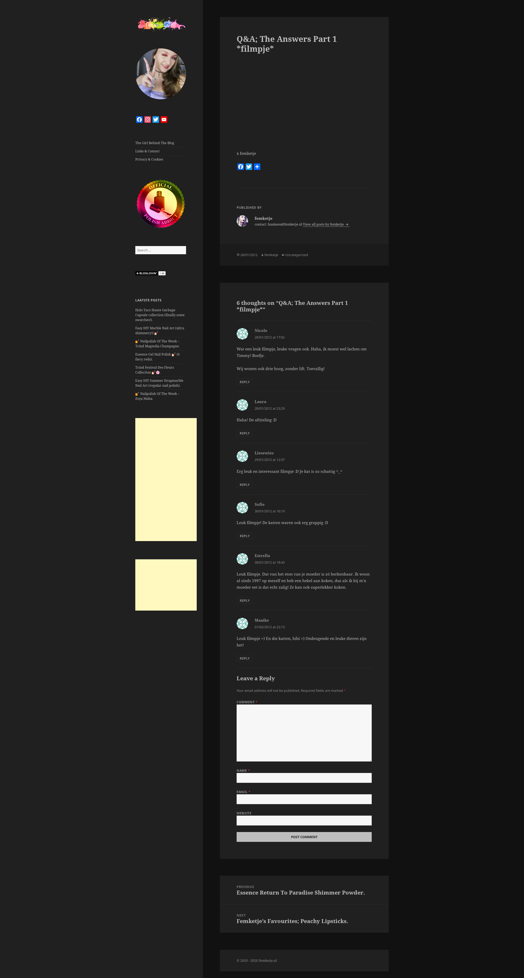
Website (244, 813)
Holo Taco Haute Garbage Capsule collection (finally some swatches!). (160, 315)
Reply (245, 382)
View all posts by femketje (324, 224)
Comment (247, 702)
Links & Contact (147, 151)
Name (243, 770)
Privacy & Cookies (149, 159)
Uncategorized (296, 255)
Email (243, 792)
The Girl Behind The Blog (154, 143)
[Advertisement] (166, 479)
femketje (271, 255)
